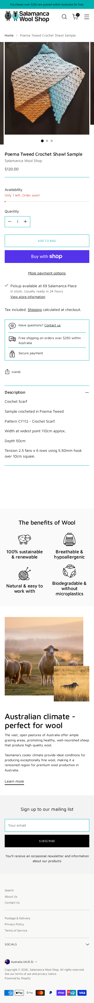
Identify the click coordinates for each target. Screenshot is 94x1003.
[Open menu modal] (86, 16)
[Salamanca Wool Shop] (27, 16)
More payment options (47, 273)
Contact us (52, 325)
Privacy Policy (14, 924)
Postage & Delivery (17, 918)
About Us (11, 896)
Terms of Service (16, 930)
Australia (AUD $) (22, 961)
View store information (27, 297)
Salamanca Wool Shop (23, 160)
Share (16, 372)
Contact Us (12, 902)
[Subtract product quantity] (9, 222)
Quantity (12, 211)
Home (9, 35)
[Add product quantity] (25, 222)
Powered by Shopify (18, 978)
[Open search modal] (64, 16)
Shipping (35, 309)
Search (9, 890)
